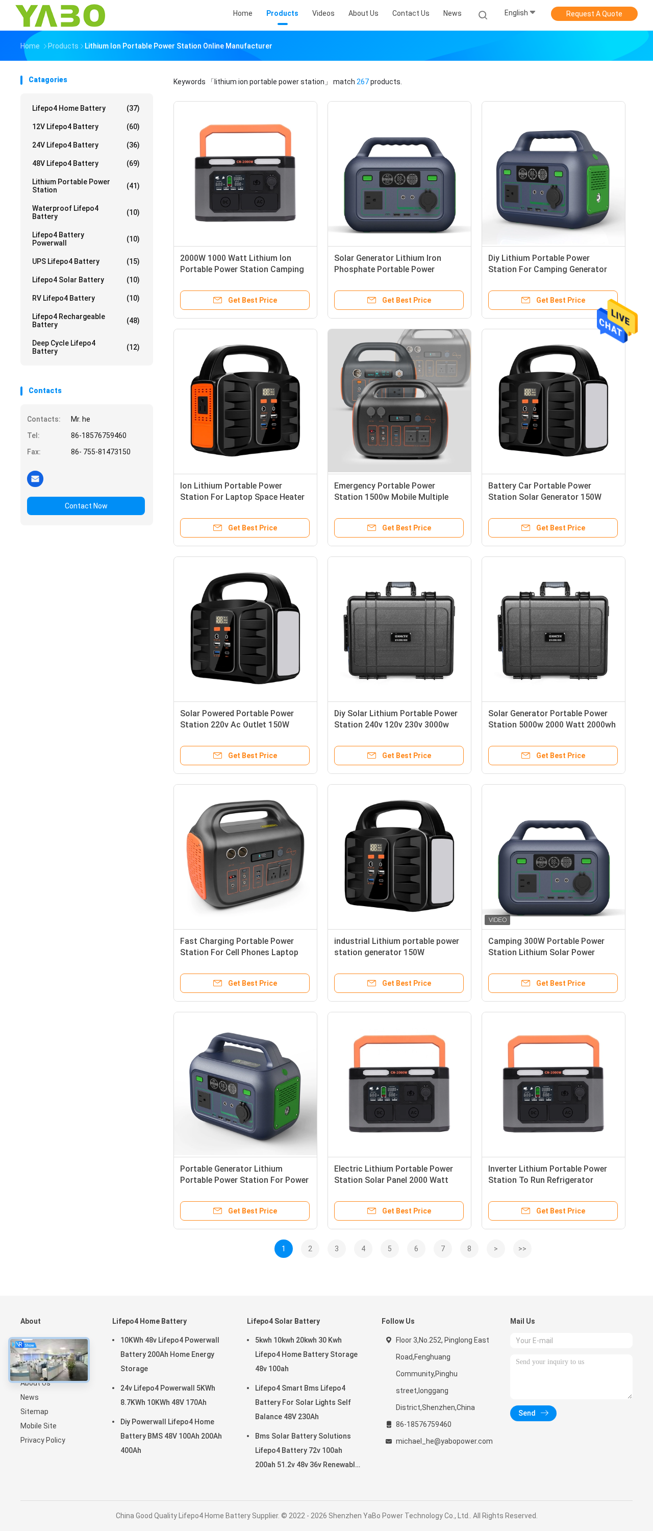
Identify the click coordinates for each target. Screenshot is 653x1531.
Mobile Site (38, 1426)
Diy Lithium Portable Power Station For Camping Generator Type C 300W (547, 269)
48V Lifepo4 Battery (86, 163)
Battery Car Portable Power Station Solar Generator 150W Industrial (544, 497)
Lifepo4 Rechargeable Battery (86, 320)
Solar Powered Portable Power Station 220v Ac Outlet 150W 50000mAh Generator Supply (237, 725)
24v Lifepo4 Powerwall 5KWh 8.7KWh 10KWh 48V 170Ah (167, 1395)
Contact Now (86, 506)
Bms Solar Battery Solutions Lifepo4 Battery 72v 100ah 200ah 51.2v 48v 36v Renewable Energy (307, 1452)
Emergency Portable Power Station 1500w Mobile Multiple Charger (391, 497)
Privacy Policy (42, 1440)
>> (522, 1249)
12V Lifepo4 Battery (86, 127)
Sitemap (34, 1411)
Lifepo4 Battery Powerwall (86, 239)
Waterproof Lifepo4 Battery (86, 212)
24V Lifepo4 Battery (86, 145)
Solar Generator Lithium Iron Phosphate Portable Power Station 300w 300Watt (387, 269)
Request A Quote (594, 14)
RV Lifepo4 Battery (86, 298)
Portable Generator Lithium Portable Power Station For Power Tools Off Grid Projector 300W (244, 1180)
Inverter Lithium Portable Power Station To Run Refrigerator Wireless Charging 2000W (547, 1180)
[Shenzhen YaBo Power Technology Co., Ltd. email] (35, 478)
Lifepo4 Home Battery (86, 108)
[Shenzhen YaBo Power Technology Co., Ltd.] (60, 15)
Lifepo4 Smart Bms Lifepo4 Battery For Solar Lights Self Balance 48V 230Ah (303, 1402)
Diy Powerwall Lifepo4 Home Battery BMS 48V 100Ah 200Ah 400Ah (171, 1436)
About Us (35, 1383)
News (29, 1397)
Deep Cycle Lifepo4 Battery (86, 347)
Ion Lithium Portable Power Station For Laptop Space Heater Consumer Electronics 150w (242, 497)
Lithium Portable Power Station (86, 186)
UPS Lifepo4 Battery (86, 261)
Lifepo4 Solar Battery (86, 280)
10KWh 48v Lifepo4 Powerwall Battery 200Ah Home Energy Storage (169, 1354)
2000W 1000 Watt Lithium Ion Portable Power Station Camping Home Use (242, 269)
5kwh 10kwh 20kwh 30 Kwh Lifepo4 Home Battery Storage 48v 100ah (306, 1354)
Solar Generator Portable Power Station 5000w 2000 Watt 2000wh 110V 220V (552, 725)
